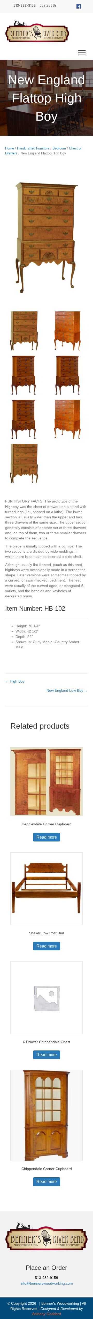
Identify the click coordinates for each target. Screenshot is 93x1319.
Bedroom (59, 148)
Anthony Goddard (46, 1314)
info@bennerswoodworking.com (46, 1283)
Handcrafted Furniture (33, 148)
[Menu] (82, 53)
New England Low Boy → (67, 690)
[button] (79, 6)
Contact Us (48, 5)
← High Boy (15, 681)
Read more (46, 837)
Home (9, 148)
